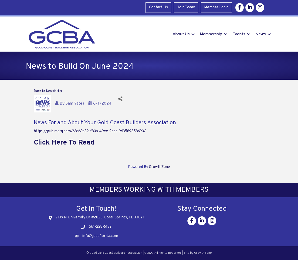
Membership (211, 34)
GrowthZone (159, 167)
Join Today (186, 7)
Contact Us (158, 7)
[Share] (120, 99)
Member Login (216, 7)
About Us (181, 34)
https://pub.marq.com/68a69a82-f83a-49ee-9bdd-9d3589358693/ (90, 131)
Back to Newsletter (48, 91)
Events (239, 34)
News (261, 34)
